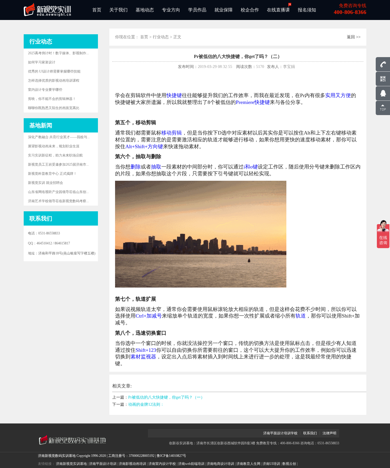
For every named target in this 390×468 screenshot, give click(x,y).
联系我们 (310, 433)
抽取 (156, 167)
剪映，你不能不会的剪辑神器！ (52, 99)
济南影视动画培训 (132, 464)
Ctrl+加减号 (149, 316)
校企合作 (250, 9)
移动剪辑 (171, 133)
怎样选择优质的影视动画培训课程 (53, 81)
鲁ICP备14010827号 (171, 456)
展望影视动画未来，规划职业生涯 (53, 146)
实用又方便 (338, 95)
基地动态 (145, 9)
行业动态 (161, 37)
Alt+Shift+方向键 (144, 146)
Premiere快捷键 (253, 102)
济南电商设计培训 (220, 464)
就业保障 (223, 9)
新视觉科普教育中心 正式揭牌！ (52, 174)
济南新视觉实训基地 (71, 464)
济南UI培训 (271, 464)
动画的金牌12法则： (146, 404)
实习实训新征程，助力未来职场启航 (55, 155)
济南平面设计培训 (102, 464)
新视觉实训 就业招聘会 (45, 183)
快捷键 (174, 95)
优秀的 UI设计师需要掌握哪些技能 (54, 71)
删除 (135, 167)
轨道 (300, 316)
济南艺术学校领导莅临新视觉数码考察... (58, 201)
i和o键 (251, 167)
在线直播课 (278, 9)
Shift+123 (146, 350)
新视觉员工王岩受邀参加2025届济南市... (58, 164)
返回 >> (354, 37)
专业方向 (171, 9)
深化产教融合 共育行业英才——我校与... (59, 137)
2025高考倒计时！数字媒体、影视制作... (58, 53)
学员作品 (197, 9)
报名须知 (307, 9)
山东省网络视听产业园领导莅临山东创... (58, 192)
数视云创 (289, 464)
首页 (96, 9)
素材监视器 (143, 356)
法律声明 (329, 433)
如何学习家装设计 (41, 62)
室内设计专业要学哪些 (45, 90)
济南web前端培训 (191, 464)
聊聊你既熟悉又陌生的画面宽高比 (53, 108)
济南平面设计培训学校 (280, 433)
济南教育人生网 (248, 464)
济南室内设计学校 (162, 464)
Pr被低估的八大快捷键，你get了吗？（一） (166, 397)
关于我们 (118, 9)
